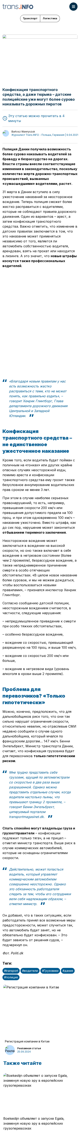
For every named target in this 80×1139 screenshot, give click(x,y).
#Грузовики (50, 970)
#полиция (11, 977)
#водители (30, 970)
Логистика (50, 18)
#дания (68, 970)
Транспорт (30, 18)
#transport (11, 970)
